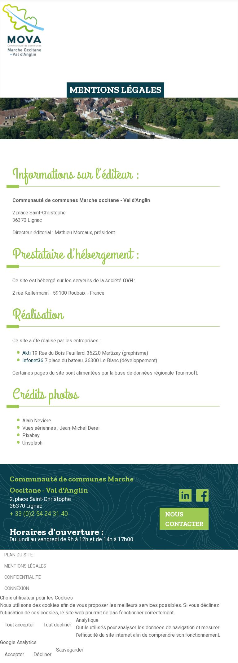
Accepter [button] (14, 654)
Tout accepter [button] (19, 625)
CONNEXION (16, 588)
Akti (26, 353)
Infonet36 (32, 360)
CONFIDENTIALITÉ (22, 577)
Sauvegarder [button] (69, 650)
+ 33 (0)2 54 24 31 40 (39, 513)
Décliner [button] (42, 654)
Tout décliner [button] (57, 625)
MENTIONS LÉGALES (25, 566)
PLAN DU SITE (18, 555)
